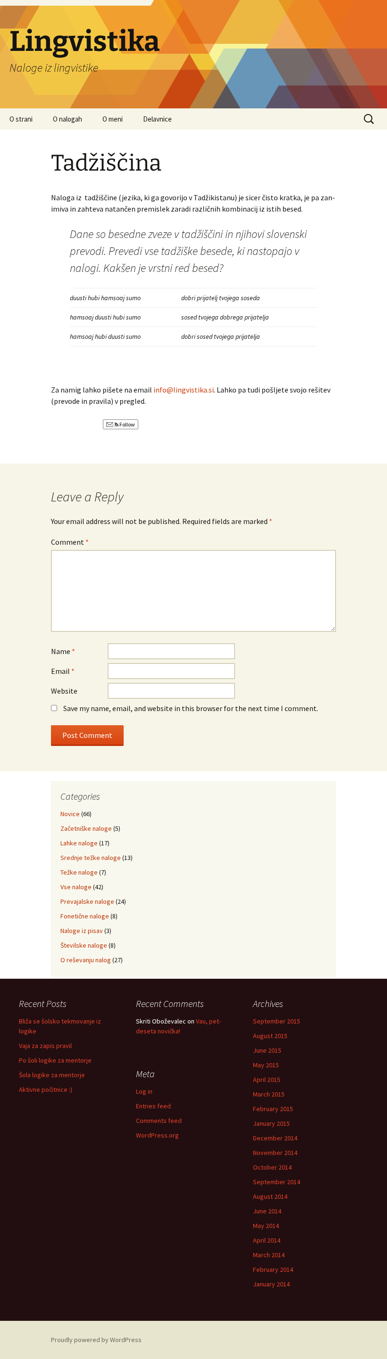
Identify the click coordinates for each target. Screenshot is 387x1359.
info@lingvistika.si (183, 389)
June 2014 (267, 1211)
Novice (70, 814)
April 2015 (266, 1079)
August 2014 (270, 1196)
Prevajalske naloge (87, 901)
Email (63, 671)
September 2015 (276, 1021)
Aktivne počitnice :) (45, 1089)
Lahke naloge (79, 843)
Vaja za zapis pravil (45, 1045)
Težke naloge (79, 872)
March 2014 (269, 1255)
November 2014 (275, 1152)
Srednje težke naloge (90, 857)
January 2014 (271, 1284)
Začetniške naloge (86, 828)
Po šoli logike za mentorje (55, 1060)
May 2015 (266, 1065)
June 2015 (267, 1050)
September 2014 (276, 1182)
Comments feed (159, 1120)
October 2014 (272, 1167)
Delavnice (157, 119)
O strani (21, 119)
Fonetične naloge (84, 916)
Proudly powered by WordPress (96, 1339)
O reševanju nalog (85, 960)
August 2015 (270, 1036)
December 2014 (275, 1138)
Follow (126, 424)
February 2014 (273, 1269)
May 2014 (266, 1225)
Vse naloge (76, 887)
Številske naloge (83, 945)
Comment (70, 542)
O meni (112, 119)
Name (63, 651)
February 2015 (273, 1109)
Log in (144, 1091)
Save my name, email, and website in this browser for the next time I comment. (190, 708)
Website (64, 691)
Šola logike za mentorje (52, 1075)
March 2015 (269, 1094)
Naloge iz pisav (81, 930)
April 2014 (266, 1240)
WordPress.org (157, 1135)
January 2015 (271, 1123)
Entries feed (153, 1106)
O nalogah (67, 119)
